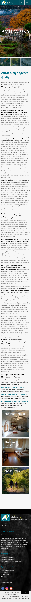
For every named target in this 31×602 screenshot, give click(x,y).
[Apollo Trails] (15, 480)
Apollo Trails (12, 471)
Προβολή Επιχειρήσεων (7, 570)
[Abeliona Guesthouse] (15, 452)
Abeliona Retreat (15, 414)
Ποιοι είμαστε (5, 572)
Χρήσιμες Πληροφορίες (7, 557)
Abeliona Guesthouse (12, 444)
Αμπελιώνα (18, 7)
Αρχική (3, 7)
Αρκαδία (10, 7)
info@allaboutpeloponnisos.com (9, 526)
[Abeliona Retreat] (15, 423)
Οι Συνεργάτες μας (6, 574)
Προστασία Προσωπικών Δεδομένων (11, 561)
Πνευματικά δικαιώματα (7, 559)
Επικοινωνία (4, 576)
